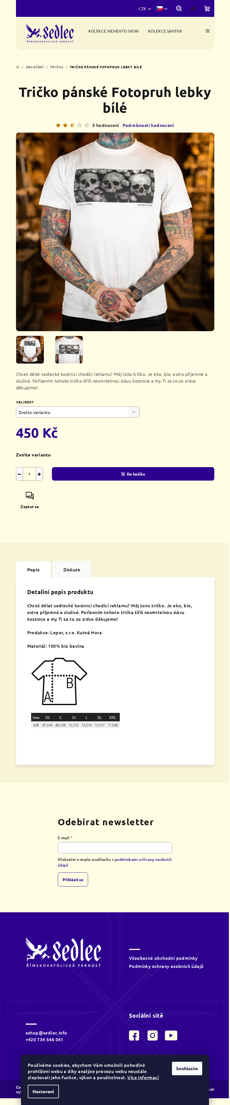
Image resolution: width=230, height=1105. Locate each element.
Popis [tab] (33, 569)
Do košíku (136, 473)
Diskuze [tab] (72, 569)
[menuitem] (113, 31)
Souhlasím (187, 1068)
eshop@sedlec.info (46, 1032)
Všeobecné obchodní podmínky (163, 958)
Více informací (143, 1077)
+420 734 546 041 (44, 1039)
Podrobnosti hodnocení (148, 125)
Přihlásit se (73, 879)
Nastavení (43, 1091)
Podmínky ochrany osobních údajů (166, 966)
